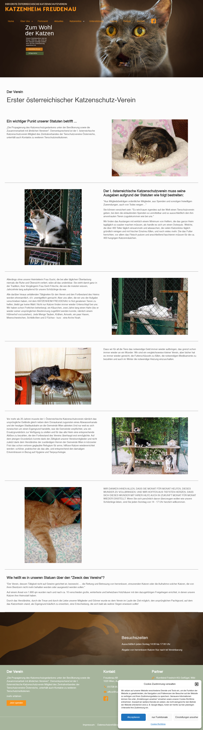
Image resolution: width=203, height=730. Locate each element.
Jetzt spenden (16, 703)
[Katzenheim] (40, 7)
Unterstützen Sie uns (34, 49)
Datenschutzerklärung (108, 725)
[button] (196, 684)
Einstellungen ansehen (186, 717)
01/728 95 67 (114, 687)
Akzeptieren (133, 717)
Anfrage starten (33, 53)
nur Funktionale (160, 717)
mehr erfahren (14, 696)
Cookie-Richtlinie (158, 724)
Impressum (89, 725)
